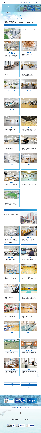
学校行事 (12, 383)
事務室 (12, 391)
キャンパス (28, 385)
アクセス (12, 389)
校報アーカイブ (12, 387)
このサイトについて (19, 407)
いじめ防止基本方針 (14, 407)
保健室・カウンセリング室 (29, 389)
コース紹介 (25, 2)
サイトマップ (24, 407)
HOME (4, 12)
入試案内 (36, 2)
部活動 (12, 385)
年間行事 (29, 383)
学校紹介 (21, 2)
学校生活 (30, 2)
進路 (32, 2)
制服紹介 (29, 387)
